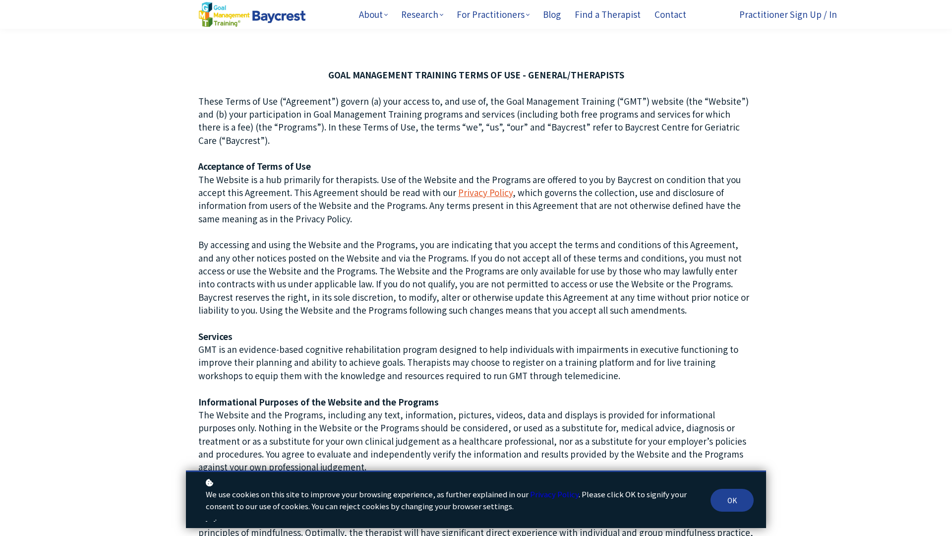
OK (732, 500)
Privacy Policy (485, 192)
